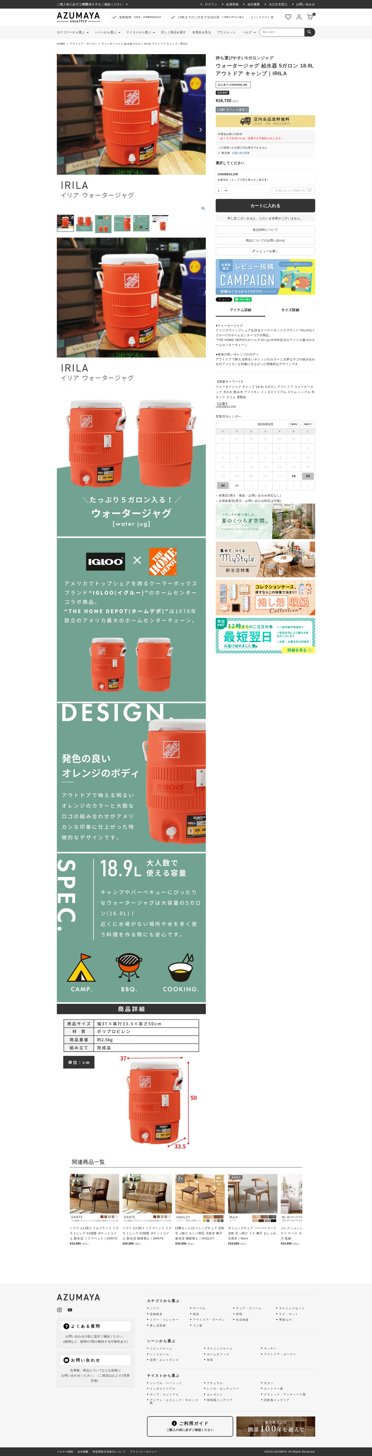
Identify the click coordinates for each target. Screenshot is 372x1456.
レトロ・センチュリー (223, 1388)
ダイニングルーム (220, 1348)
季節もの (285, 1319)
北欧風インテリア (277, 1400)
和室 (210, 1359)
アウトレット (226, 32)
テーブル (199, 1308)
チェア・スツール (249, 1308)
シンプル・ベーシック (166, 1383)
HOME (61, 43)
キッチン (270, 1348)
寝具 (196, 1314)
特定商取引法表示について (109, 1451)
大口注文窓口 (278, 4)
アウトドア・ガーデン (83, 43)
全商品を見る (201, 32)
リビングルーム (161, 1348)
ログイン (211, 4)
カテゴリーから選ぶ (71, 32)
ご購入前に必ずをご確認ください (90, 4)
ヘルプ (247, 32)
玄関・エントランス (164, 1359)
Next (200, 129)
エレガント (215, 1394)
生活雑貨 (242, 1319)
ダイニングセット (292, 1308)
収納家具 (156, 1314)
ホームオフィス (218, 1354)
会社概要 (253, 4)
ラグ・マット (288, 1314)
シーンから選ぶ (105, 32)
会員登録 (232, 4)
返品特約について (265, 229)
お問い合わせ (305, 4)
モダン (269, 1383)
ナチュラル (215, 1383)
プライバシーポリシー (143, 1451)
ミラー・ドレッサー (164, 1319)
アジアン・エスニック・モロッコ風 (174, 1401)
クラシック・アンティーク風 (285, 1394)
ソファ (155, 1308)
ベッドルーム (159, 1354)
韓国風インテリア (220, 1400)
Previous (62, 129)
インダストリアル (163, 1388)
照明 (239, 1314)
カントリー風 (273, 1388)
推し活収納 (158, 1325)
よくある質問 (86, 1326)
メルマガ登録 (65, 1451)
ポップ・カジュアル (164, 1394)
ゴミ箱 (198, 1325)
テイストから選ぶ (138, 32)
